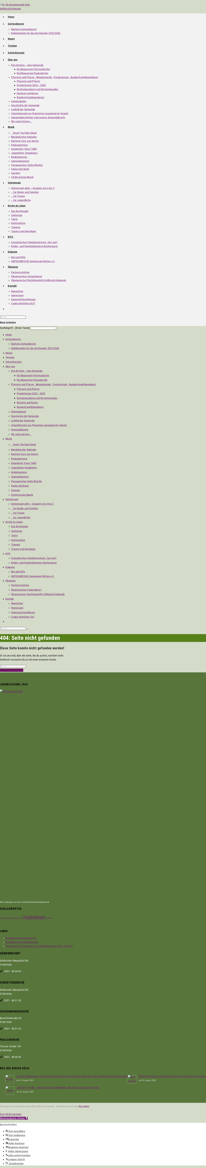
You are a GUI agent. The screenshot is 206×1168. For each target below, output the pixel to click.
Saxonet (15, 490)
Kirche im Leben (14, 521)
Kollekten (15, 918)
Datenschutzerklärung (23, 612)
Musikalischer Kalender (23, 449)
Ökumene (11, 580)
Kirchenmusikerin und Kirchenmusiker (37, 398)
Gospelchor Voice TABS (23, 463)
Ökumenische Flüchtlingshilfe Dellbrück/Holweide (38, 594)
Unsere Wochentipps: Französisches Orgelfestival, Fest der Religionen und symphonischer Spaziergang (72, 1076)
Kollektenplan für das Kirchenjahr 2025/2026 (35, 348)
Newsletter (17, 603)
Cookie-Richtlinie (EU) (22, 616)
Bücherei (3, 918)
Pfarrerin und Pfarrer (28, 389)
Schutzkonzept (14, 361)
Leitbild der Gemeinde (22, 420)
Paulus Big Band (20, 485)
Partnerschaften (20, 585)
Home (9, 334)
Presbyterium (34, 917)
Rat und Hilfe (18, 571)
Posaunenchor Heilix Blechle (26, 481)
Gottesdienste (13, 339)
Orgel (21, 918)
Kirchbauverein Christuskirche (33, 375)
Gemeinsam (12, 499)
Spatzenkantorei (20, 476)
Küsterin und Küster (27, 402)
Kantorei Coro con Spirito (24, 454)
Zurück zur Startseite (11, 670)
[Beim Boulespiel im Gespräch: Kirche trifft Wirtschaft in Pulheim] (132, 1082)
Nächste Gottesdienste (23, 343)
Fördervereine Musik (22, 494)
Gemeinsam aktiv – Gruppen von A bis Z (32, 503)
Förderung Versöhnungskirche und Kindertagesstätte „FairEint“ (39, 946)
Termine (10, 357)
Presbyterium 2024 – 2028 (31, 393)
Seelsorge (16, 531)
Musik (9, 438)
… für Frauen (18, 512)
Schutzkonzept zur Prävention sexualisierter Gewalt (39, 425)
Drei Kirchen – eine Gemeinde (27, 370)
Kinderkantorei (19, 472)
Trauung (15, 544)
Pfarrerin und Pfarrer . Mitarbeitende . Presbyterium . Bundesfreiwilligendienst (53, 384)
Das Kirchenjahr (19, 526)
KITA (8, 553)
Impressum (17, 607)
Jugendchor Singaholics (24, 467)
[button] (14, 1118)
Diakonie (10, 567)
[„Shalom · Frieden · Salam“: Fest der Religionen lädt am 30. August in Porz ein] (10, 1093)
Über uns (10, 366)
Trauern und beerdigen (23, 549)
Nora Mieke (84, 1106)
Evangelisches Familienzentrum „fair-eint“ (34, 558)
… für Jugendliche (20, 517)
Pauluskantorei (19, 458)
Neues (9, 352)
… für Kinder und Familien (24, 508)
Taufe (14, 535)
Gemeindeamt (18, 411)
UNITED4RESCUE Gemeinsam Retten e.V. (32, 576)
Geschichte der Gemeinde (25, 416)
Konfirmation (18, 540)
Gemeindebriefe (19, 429)
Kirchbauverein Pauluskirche (32, 379)
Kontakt (10, 598)
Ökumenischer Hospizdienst (26, 589)
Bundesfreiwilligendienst (30, 407)
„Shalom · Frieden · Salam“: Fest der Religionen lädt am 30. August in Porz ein (58, 1087)
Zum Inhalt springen (11, 1114)
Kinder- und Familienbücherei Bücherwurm (34, 562)
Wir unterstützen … (21, 434)
